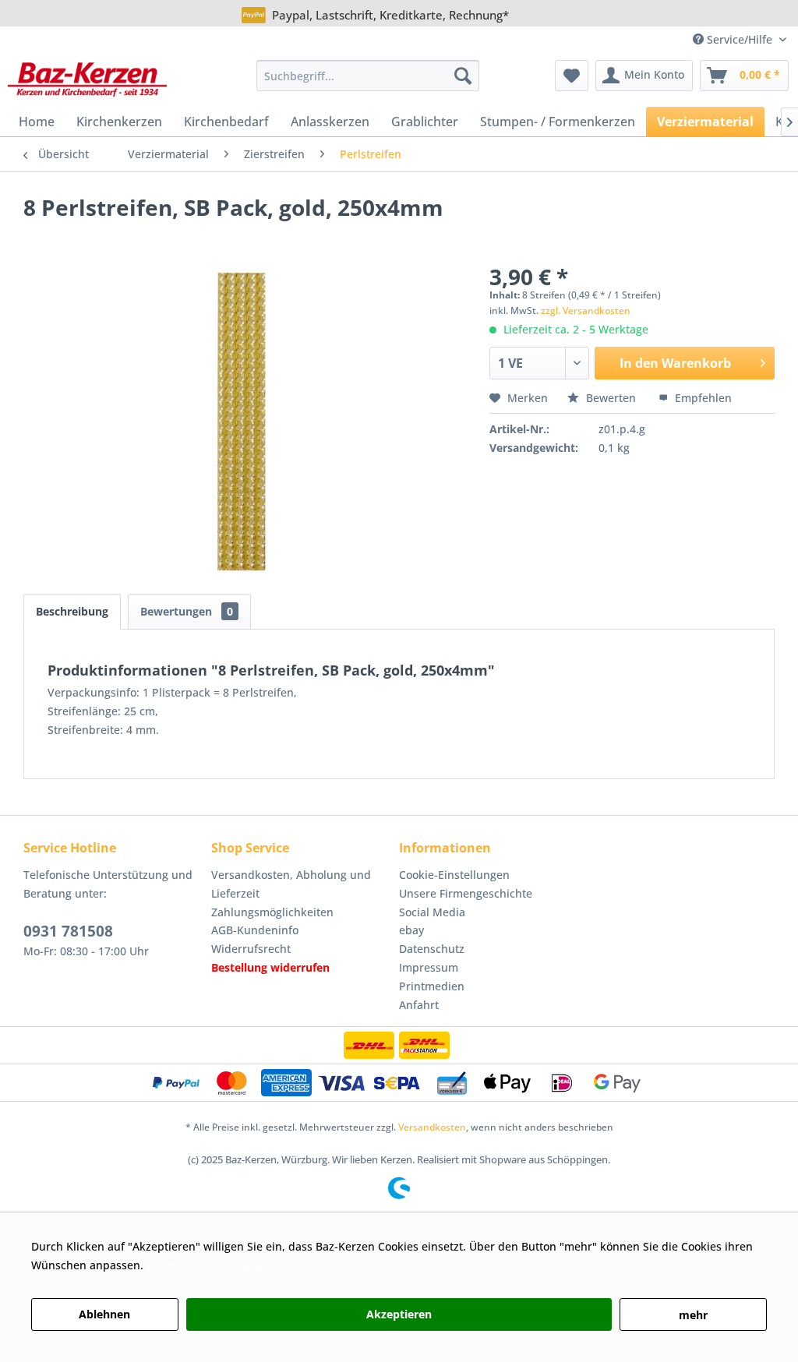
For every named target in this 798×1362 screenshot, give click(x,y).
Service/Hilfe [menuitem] (739, 39)
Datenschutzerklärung (205, 1265)
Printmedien (431, 986)
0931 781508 (68, 931)
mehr (693, 1314)
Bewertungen (186, 611)
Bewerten (611, 397)
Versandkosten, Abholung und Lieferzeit (291, 884)
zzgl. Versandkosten (585, 310)
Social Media (432, 912)
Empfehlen (702, 397)
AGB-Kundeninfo (254, 930)
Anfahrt (419, 1004)
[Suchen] (463, 75)
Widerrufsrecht (251, 948)
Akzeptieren (399, 1314)
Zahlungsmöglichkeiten (272, 912)
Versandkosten (432, 1127)
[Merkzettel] (571, 75)
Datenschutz (431, 948)
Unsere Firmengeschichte (465, 893)
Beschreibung (72, 611)
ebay (411, 930)
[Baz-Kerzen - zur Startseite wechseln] (87, 79)
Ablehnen (104, 1314)
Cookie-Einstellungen (454, 874)
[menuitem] (368, 75)
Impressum (428, 967)
